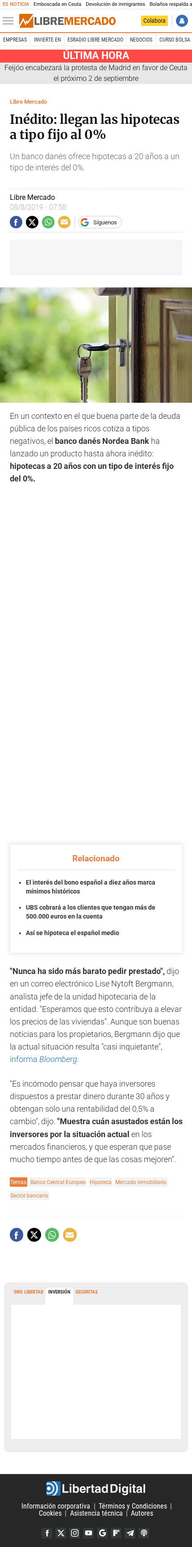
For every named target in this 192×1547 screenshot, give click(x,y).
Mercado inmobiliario (141, 1182)
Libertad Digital (96, 1488)
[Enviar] (48, 222)
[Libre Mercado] (67, 21)
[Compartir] (16, 222)
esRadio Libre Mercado (95, 40)
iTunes (143, 1533)
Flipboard (116, 1533)
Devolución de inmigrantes (115, 4)
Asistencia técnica (96, 1513)
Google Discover (102, 1533)
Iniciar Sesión (182, 21)
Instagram (74, 1533)
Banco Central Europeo (58, 1182)
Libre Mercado (28, 101)
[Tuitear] (32, 222)
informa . (44, 1059)
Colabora (154, 20)
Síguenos (105, 222)
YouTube (88, 1533)
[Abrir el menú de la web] (10, 21)
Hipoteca (101, 1182)
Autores (142, 1513)
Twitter (60, 1533)
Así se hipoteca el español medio (72, 932)
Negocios (141, 40)
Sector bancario (29, 1195)
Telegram (130, 1533)
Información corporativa (55, 1506)
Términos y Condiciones (133, 1506)
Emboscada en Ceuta (57, 4)
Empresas (15, 40)
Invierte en (47, 40)
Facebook (47, 1533)
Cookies (50, 1513)
